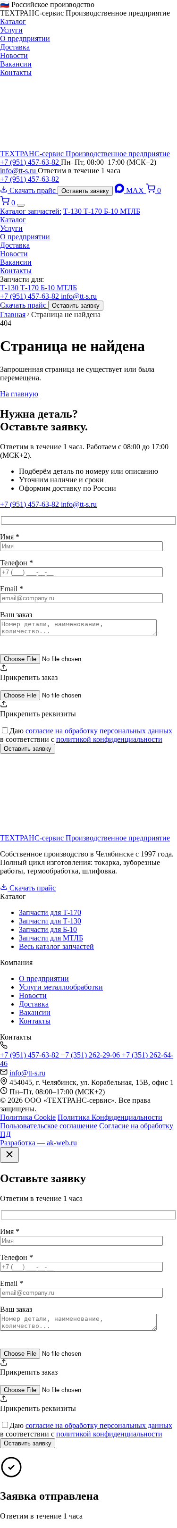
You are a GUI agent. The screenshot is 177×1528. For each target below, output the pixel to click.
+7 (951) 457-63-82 (30, 162)
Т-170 (94, 211)
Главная (12, 315)
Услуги (11, 30)
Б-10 (112, 211)
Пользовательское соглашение (48, 1126)
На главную (19, 394)
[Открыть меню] (21, 205)
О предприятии (25, 38)
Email (11, 589)
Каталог (13, 21)
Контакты (16, 72)
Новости (14, 55)
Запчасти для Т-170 (50, 912)
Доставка (15, 47)
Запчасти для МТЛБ (51, 938)
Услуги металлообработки (61, 987)
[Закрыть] (9, 1155)
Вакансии (16, 64)
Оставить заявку (85, 190)
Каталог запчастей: (30, 211)
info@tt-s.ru (19, 171)
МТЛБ (130, 211)
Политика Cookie (28, 1117)
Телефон (16, 563)
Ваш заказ (16, 615)
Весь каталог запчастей (56, 946)
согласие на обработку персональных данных (98, 731)
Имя (9, 537)
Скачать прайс (33, 190)
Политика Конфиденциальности (110, 1117)
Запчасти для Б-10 (48, 929)
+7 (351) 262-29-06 (91, 1055)
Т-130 (73, 211)
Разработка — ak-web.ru (38, 1143)
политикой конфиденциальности (109, 739)
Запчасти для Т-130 (50, 921)
